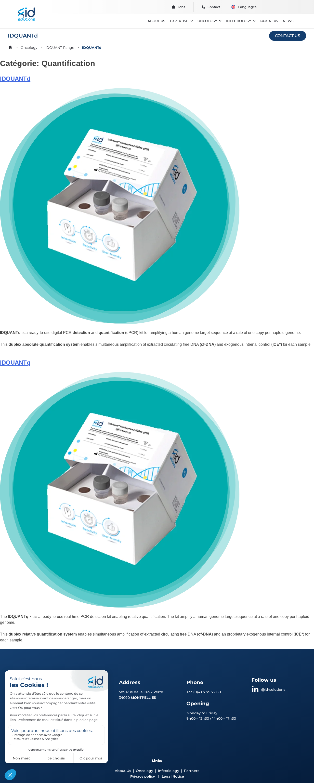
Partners (191, 771)
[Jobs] (173, 7)
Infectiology (168, 771)
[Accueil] (10, 47)
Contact (214, 7)
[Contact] (203, 7)
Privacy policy (142, 776)
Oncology (29, 47)
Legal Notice (173, 776)
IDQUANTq (15, 362)
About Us (123, 771)
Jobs (181, 7)
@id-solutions (273, 689)
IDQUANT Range (59, 47)
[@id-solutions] (255, 689)
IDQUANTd (15, 78)
